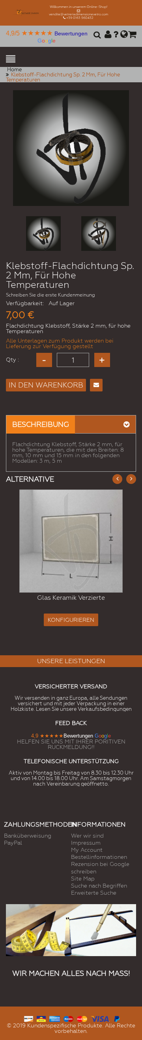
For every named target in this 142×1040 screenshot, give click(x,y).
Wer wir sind (87, 835)
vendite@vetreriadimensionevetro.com (78, 14)
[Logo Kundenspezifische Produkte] (27, 13)
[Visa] (100, 1017)
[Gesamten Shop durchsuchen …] (96, 37)
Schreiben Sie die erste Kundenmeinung (50, 295)
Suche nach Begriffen (99, 885)
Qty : (12, 359)
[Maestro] (68, 1017)
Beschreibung (40, 424)
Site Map (83, 878)
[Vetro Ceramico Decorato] (71, 541)
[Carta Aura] (41, 1017)
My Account (87, 850)
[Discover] (28, 1017)
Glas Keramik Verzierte (71, 597)
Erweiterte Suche (93, 893)
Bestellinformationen (99, 857)
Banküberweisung (27, 835)
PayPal (13, 843)
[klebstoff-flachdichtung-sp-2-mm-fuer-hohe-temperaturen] (43, 233)
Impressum (86, 843)
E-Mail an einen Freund (96, 385)
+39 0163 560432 (79, 18)
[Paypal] (116, 1017)
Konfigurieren (71, 620)
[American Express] (54, 1017)
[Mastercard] (82, 1017)
